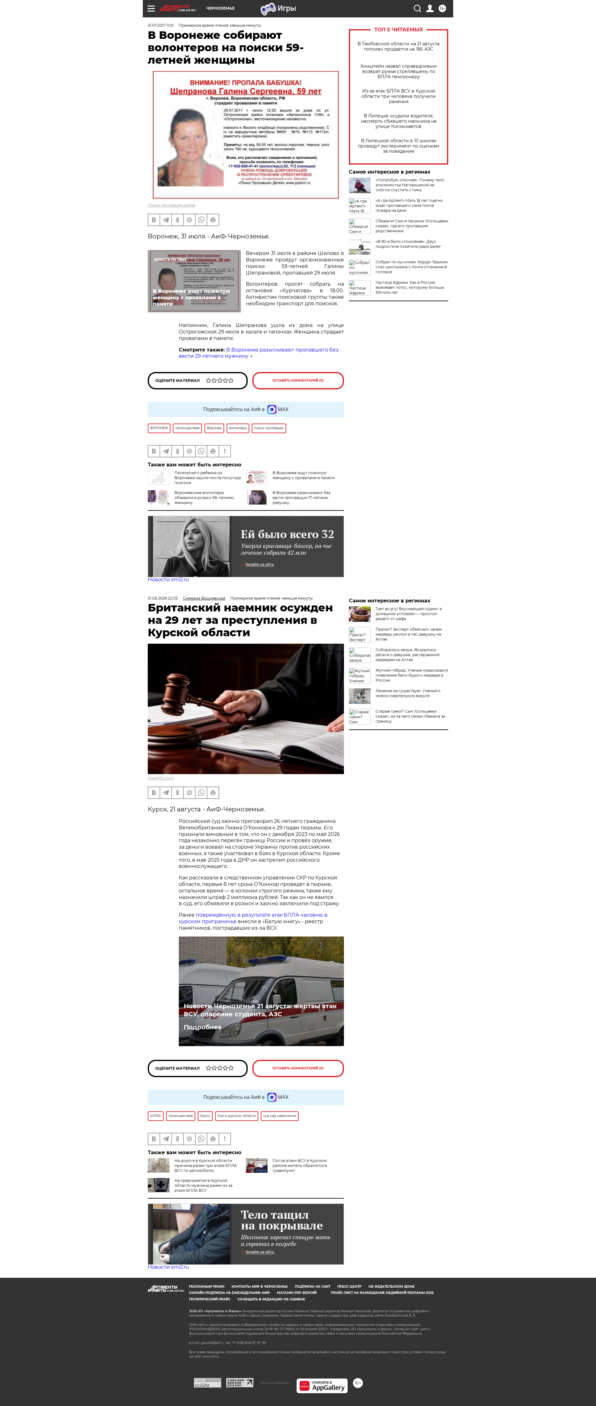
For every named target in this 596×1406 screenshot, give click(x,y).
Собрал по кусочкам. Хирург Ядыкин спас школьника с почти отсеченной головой (412, 267)
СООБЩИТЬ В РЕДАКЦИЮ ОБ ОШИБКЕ (271, 1299)
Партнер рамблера (275, 1383)
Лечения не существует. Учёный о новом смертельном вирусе (408, 693)
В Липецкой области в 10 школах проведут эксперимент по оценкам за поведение (398, 146)
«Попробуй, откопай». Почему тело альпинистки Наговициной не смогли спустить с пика (410, 185)
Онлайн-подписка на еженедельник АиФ (229, 1293)
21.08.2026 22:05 (163, 598)
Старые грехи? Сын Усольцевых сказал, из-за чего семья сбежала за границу (410, 716)
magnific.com (161, 778)
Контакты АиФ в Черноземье (260, 1287)
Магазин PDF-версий (297, 1293)
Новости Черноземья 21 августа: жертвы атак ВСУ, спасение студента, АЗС (260, 1010)
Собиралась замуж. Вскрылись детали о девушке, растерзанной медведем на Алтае (408, 654)
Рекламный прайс (206, 1287)
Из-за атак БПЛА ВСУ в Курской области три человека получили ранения (398, 96)
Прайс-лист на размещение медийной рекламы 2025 (382, 1293)
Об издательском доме (391, 1287)
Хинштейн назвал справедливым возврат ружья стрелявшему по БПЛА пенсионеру (398, 71)
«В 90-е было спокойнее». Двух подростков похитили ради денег (408, 244)
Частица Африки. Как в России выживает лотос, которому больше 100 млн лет (410, 287)
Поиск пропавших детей (171, 205)
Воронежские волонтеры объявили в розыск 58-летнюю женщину (204, 497)
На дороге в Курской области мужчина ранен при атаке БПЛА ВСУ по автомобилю (205, 1165)
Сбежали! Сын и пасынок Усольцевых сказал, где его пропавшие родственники (412, 226)
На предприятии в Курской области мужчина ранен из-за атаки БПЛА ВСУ (203, 1185)
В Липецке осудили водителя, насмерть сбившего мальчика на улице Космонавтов (398, 121)
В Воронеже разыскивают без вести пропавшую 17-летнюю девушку (301, 497)
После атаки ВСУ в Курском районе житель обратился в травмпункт (300, 1165)
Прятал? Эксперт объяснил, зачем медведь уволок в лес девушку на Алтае (409, 634)
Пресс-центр (349, 1287)
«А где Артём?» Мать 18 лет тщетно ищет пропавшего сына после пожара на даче (409, 205)
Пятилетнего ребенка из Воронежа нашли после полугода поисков (207, 477)
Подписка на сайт (312, 1287)
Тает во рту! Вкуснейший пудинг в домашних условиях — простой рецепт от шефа (409, 613)
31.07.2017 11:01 (161, 25)
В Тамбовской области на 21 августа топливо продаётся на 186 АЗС (399, 46)
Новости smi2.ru (168, 580)
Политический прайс (209, 1299)
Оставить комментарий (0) (298, 381)
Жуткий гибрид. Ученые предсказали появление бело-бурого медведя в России (412, 675)
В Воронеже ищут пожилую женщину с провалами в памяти (304, 475)
